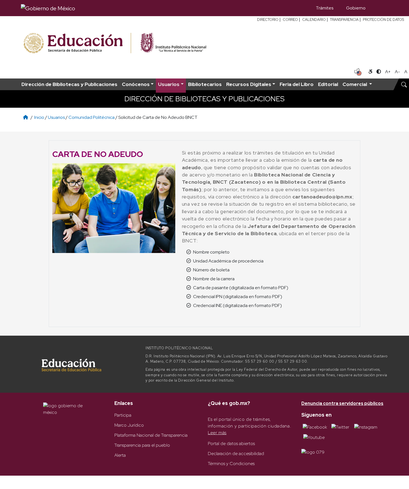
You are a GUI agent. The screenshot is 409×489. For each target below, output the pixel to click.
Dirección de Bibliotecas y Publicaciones (69, 84)
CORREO (290, 19)
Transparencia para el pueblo (142, 445)
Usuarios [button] (168, 84)
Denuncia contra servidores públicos (342, 403)
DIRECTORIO (268, 19)
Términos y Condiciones (231, 463)
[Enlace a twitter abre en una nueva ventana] (340, 427)
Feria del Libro (297, 84)
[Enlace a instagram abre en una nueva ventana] (365, 427)
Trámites (324, 8)
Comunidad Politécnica (91, 117)
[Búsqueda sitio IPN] (404, 84)
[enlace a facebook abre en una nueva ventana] (315, 427)
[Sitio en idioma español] (358, 71)
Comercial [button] (355, 84)
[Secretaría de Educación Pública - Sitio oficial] (76, 43)
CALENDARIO (314, 19)
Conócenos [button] (136, 84)
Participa (122, 415)
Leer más (217, 433)
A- (397, 72)
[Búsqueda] (380, 8)
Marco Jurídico (129, 425)
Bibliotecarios (205, 84)
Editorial (328, 84)
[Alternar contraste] (378, 71)
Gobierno (356, 8)
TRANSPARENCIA (344, 19)
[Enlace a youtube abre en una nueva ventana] (314, 437)
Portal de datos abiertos (231, 443)
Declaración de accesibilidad (236, 453)
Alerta (120, 455)
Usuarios (56, 117)
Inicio (39, 117)
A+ (388, 72)
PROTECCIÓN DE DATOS (383, 19)
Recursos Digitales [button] (248, 84)
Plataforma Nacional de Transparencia (151, 435)
